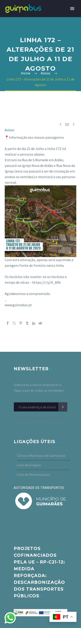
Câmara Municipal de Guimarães (41, 455)
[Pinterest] (20, 323)
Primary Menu (72, 8)
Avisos (9, 130)
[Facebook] (7, 323)
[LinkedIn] (34, 323)
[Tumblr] (27, 323)
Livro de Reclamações (33, 474)
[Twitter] (14, 323)
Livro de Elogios (29, 465)
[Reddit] (40, 323)
